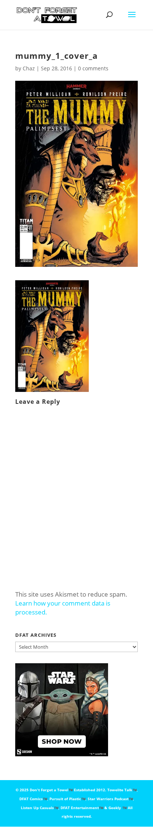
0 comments (93, 68)
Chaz (29, 68)
